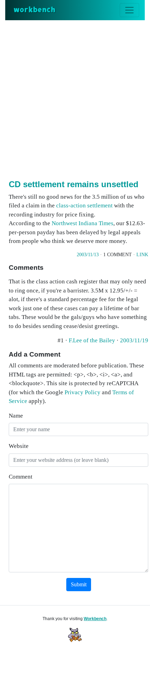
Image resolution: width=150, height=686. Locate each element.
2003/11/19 (134, 340)
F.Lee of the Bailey (93, 340)
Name (16, 415)
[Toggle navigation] (129, 10)
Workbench (95, 618)
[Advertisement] (75, 99)
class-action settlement (84, 205)
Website (19, 446)
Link (142, 254)
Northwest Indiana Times (82, 223)
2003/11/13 (88, 254)
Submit (79, 584)
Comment (20, 476)
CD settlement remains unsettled (73, 184)
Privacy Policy (82, 392)
